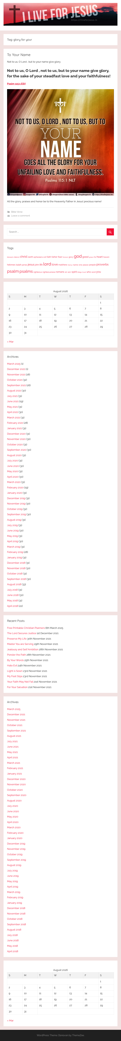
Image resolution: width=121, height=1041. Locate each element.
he (95, 257)
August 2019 (14, 519)
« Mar (10, 341)
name (75, 265)
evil (44, 257)
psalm (13, 271)
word (93, 272)
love (55, 264)
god (78, 256)
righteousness (48, 272)
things (79, 272)
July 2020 (12, 460)
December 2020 (16, 433)
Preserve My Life (17, 638)
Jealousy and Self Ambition (22, 649)
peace (85, 265)
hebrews (11, 265)
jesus (31, 264)
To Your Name (19, 54)
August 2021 (14, 390)
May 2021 (12, 406)
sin (66, 272)
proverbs (102, 264)
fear (60, 257)
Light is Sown (15, 670)
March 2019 (13, 546)
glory (71, 257)
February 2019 (15, 552)
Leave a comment (20, 215)
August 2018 (14, 584)
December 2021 (16, 369)
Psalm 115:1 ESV (16, 83)
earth (30, 257)
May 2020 (12, 471)
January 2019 (14, 557)
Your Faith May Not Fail (20, 681)
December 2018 (16, 562)
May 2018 (12, 600)
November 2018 (16, 568)
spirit (74, 271)
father (54, 257)
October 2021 (14, 379)
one (80, 265)
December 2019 (16, 498)
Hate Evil (12, 665)
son (69, 272)
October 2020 (15, 444)
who (88, 272)
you (98, 271)
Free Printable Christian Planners (26, 627)
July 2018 (12, 589)
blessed (10, 257)
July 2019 (12, 525)
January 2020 (14, 492)
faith (49, 257)
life (41, 264)
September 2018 (16, 579)
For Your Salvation (17, 687)
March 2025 (13, 363)
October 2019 (14, 509)
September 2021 (16, 385)
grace (91, 257)
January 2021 (14, 428)
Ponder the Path (16, 654)
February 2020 (15, 487)
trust (84, 272)
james (24, 265)
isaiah (18, 265)
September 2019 (16, 514)
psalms (26, 271)
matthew (62, 265)
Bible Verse (17, 212)
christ (23, 256)
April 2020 (12, 476)
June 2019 (13, 530)
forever (65, 257)
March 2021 (13, 417)
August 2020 (14, 455)
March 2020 (14, 482)
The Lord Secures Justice (21, 633)
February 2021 (15, 422)
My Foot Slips (14, 676)
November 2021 (16, 374)
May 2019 (12, 535)
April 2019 (12, 541)
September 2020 (16, 449)
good (85, 256)
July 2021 (12, 396)
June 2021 (12, 401)
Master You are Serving (20, 643)
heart (100, 256)
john (37, 265)
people (92, 264)
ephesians (38, 257)
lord (47, 264)
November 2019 (16, 503)
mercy (70, 265)
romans (60, 271)
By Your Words (15, 660)
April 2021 (12, 412)
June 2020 (13, 466)
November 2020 (16, 439)
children (16, 257)
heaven (106, 257)
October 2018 (14, 573)
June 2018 (13, 595)
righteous (37, 272)
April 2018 (12, 605)
